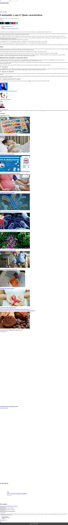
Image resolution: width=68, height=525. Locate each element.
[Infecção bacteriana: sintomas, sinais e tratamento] (15, 229)
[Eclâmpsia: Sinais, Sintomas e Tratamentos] (15, 190)
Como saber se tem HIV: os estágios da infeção (8, 307)
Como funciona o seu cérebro (5, 115)
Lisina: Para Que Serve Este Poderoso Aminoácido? (17, 493)
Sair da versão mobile (34, 523)
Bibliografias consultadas (6, 517)
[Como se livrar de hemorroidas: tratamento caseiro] (15, 267)
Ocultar (12, 26)
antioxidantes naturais (5, 82)
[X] (0, 521)
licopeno (56, 53)
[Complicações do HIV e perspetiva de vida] (15, 152)
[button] (1, 23)
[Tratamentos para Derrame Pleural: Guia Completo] (15, 133)
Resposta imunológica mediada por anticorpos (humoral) (9, 211)
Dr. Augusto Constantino (4, 109)
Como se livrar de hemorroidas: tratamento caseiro (8, 269)
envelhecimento (51, 59)
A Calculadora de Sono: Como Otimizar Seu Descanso (9, 406)
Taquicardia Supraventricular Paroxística (7, 288)
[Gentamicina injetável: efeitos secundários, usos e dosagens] (15, 171)
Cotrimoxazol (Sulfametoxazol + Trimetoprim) (7, 509)
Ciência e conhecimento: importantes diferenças (7, 511)
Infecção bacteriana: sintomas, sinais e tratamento (8, 230)
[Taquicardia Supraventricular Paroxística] (12, 286)
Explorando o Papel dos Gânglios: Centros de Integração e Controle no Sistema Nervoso (15, 309)
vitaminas (16, 62)
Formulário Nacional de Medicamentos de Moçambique (9, 506)
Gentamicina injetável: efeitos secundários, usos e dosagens (10, 173)
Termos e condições (5, 516)
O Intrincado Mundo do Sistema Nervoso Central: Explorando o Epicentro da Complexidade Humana (17, 310)
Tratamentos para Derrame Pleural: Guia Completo (9, 134)
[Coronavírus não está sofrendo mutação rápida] (15, 248)
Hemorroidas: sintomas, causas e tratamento (7, 507)
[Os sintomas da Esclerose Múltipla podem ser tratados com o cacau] (15, 328)
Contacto (3, 518)
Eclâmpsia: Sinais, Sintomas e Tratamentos (7, 192)
